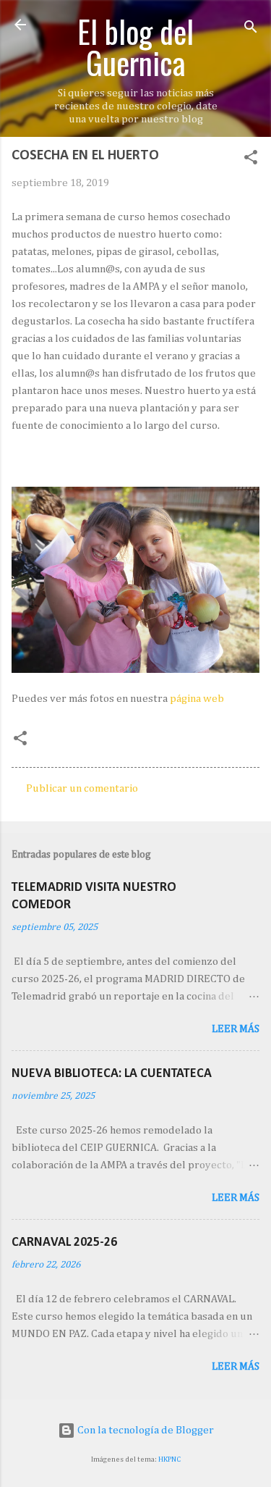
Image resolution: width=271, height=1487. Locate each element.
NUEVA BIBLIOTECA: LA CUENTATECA (112, 1074)
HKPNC (169, 1459)
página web (197, 698)
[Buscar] (250, 29)
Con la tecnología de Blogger (144, 1430)
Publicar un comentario (82, 788)
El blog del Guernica (135, 46)
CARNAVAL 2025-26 (64, 1242)
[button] (250, 160)
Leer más (235, 1028)
